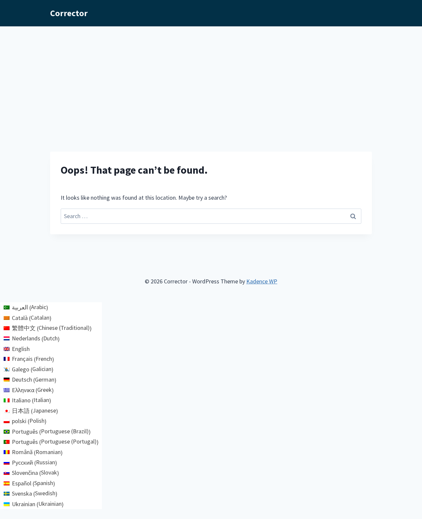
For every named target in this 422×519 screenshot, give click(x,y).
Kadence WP (261, 281)
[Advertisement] (211, 76)
